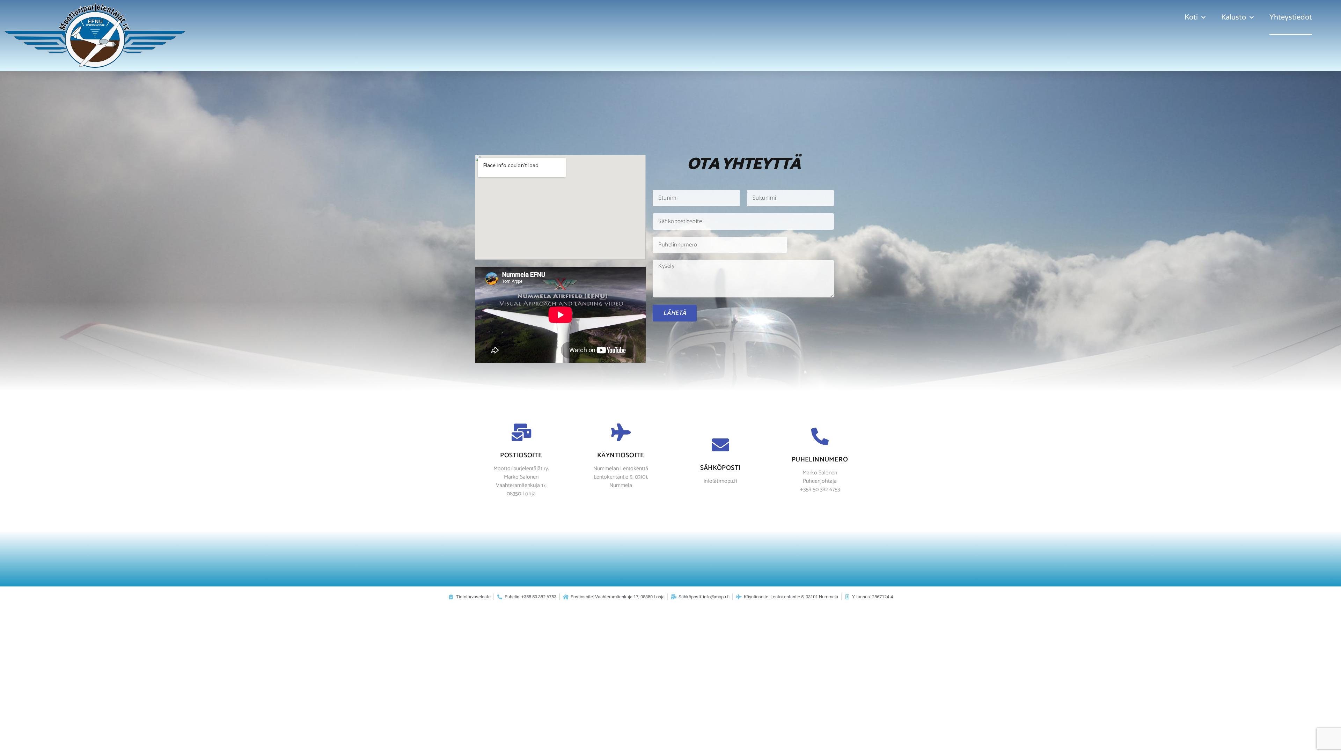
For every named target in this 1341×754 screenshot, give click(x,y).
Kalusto (1233, 17)
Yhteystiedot (1290, 17)
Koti (1191, 17)
